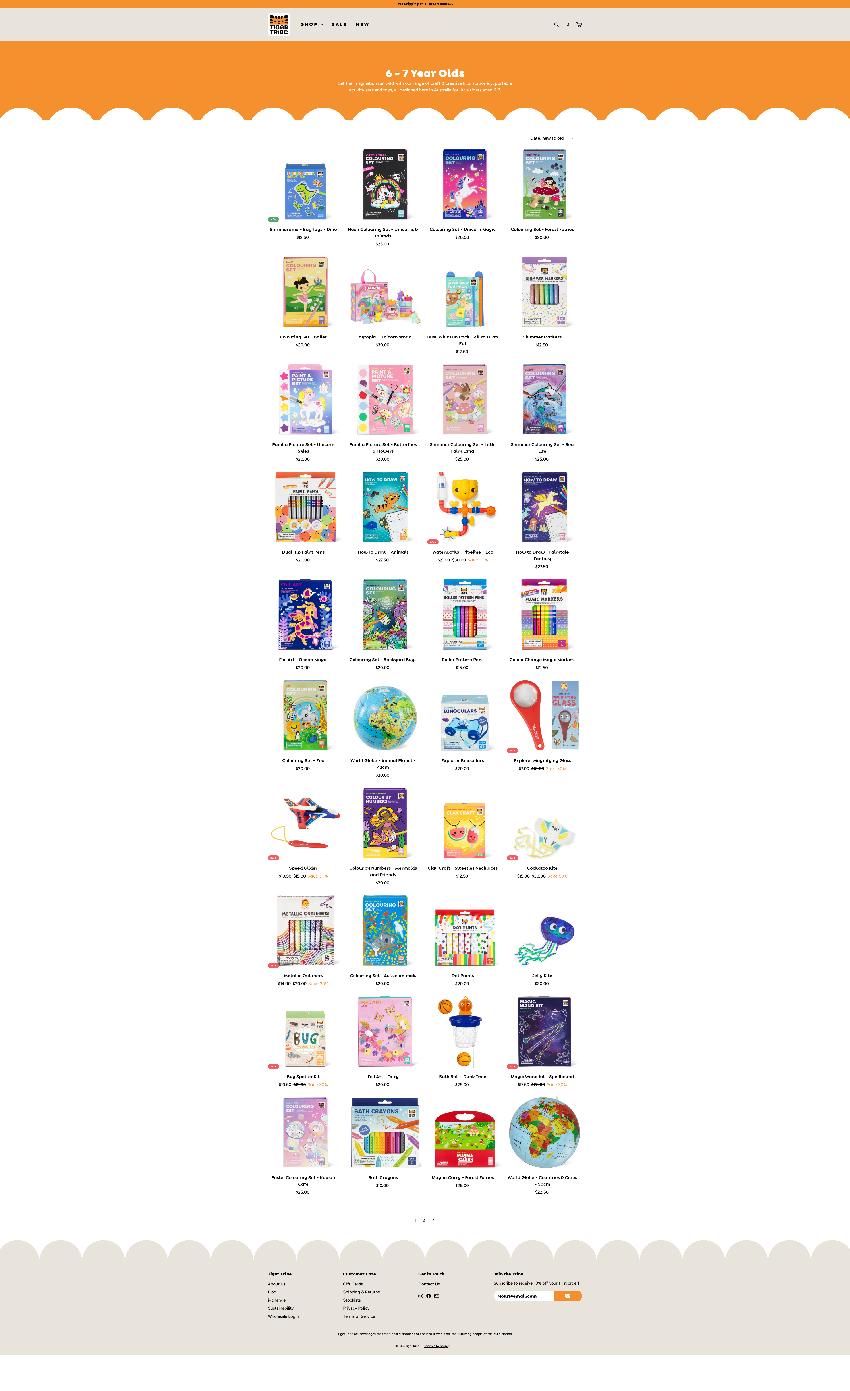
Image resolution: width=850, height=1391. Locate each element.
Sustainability (281, 1308)
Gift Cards (353, 1284)
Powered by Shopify (437, 1346)
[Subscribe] (568, 1296)
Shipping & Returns (361, 1292)
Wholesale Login (283, 1316)
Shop (310, 24)
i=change (277, 1300)
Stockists (352, 1300)
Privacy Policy (356, 1308)
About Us (277, 1284)
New (363, 24)
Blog (272, 1292)
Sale (339, 24)
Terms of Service (359, 1316)
